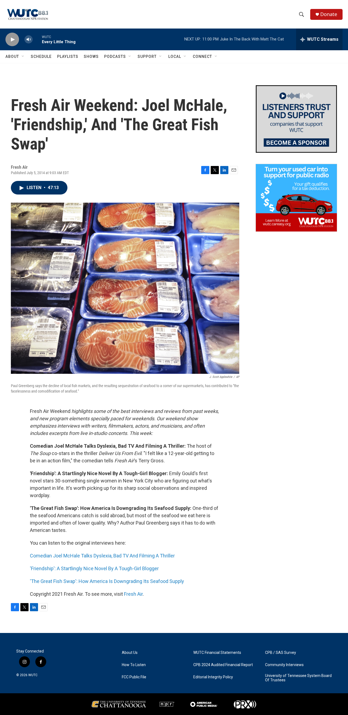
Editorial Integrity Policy (213, 677)
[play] (12, 39)
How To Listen (134, 665)
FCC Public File (134, 677)
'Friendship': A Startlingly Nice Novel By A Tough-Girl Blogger (94, 568)
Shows (91, 56)
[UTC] (119, 704)
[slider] (37, 39)
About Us (130, 653)
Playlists (67, 56)
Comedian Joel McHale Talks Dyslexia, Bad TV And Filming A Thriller (102, 556)
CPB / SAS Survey (280, 653)
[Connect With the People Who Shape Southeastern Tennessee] (296, 119)
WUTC (33, 675)
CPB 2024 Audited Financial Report (223, 665)
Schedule (41, 56)
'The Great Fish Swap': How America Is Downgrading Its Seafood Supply (107, 581)
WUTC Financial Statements (217, 653)
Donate (328, 14)
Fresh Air (133, 594)
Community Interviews (284, 665)
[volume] (28, 39)
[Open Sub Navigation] (23, 56)
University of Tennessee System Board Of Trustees (298, 678)
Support (147, 56)
